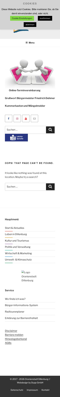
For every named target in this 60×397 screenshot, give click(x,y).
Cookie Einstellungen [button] (22, 18)
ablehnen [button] (30, 24)
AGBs (8, 342)
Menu (32, 42)
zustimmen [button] (45, 18)
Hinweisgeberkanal (16, 338)
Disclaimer (11, 330)
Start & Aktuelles (14, 228)
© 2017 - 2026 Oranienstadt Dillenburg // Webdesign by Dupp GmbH (30, 381)
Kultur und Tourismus (17, 240)
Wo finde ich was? (15, 299)
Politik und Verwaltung (17, 246)
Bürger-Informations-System (21, 305)
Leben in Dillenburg (16, 234)
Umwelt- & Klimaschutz (18, 259)
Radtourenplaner (14, 311)
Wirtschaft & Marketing (18, 253)
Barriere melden (14, 334)
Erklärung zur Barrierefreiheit (21, 318)
